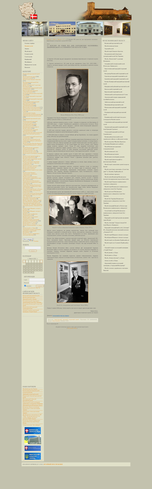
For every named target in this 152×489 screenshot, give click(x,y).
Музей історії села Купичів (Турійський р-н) (30, 214)
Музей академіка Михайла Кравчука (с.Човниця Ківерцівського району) (32, 144)
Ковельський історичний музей (31, 107)
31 (32, 272)
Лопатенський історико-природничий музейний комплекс (32, 113)
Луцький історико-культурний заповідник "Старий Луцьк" (31, 311)
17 (32, 268)
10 (32, 266)
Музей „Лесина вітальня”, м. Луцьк (32, 225)
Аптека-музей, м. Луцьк (29, 228)
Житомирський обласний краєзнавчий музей (29, 399)
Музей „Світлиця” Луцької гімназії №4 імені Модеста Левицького (32, 200)
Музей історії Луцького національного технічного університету (30, 174)
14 (24, 268)
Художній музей (27, 78)
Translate (36, 241)
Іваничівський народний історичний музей (66, 319)
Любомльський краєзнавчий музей (32, 115)
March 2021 (32, 258)
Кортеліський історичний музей (31, 108)
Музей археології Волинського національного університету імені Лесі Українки (32, 182)
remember (28, 286)
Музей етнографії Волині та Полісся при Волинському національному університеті (32, 190)
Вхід (75, 328)
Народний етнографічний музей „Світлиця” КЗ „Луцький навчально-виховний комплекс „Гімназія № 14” (32, 204)
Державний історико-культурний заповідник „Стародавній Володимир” (32, 231)
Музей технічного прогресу (30, 165)
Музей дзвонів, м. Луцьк (29, 222)
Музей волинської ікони (29, 76)
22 (27, 270)
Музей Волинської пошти (29, 151)
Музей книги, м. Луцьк (29, 223)
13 (41, 266)
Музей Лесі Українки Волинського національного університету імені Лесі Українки (32, 186)
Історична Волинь (27, 392)
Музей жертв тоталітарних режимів (32, 153)
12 (38, 266)
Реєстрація (70, 328)
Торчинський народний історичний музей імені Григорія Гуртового (32, 133)
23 (30, 270)
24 (32, 270)
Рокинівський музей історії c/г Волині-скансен (31, 127)
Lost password (31, 287)
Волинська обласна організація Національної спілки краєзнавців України (31, 408)
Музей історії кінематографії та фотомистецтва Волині (31, 156)
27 (41, 270)
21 (24, 270)
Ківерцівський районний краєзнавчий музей (29, 105)
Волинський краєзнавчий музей (31, 73)
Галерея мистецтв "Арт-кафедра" (31, 425)
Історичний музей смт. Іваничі (61, 315)
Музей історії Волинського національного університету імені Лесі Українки (32, 178)
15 (27, 268)
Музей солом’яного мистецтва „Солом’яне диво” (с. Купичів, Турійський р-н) (31, 163)
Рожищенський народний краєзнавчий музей (29, 124)
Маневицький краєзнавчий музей (32, 118)
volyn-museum (56, 320)
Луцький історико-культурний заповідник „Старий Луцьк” (31, 220)
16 (30, 268)
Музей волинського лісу (29, 150)
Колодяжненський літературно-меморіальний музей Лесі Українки (32, 301)
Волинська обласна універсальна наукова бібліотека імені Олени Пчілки (31, 422)
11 (35, 266)
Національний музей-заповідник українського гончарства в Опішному (33, 403)
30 (30, 272)
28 (24, 272)
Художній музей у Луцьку (30, 299)
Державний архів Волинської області (32, 405)
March (59, 39)
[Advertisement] (32, 350)
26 (38, 270)
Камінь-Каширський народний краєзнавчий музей (31, 102)
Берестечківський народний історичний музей (30, 91)
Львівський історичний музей (30, 394)
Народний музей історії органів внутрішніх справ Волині (31, 198)
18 (35, 268)
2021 (54, 39)
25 (35, 270)
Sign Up (38, 287)
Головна (49, 39)
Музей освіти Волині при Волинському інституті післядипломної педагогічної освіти (32, 169)
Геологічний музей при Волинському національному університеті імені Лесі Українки (33, 195)
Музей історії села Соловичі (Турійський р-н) (30, 217)
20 (41, 268)
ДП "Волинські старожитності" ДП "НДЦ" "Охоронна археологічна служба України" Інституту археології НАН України (32, 416)
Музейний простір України (30, 388)
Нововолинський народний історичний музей (30, 122)
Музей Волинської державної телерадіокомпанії (31, 148)
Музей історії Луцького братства (32, 79)
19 (38, 268)
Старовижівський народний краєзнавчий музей (30, 130)
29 (27, 272)
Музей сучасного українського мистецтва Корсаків (31, 234)
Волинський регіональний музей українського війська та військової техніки (32, 141)
